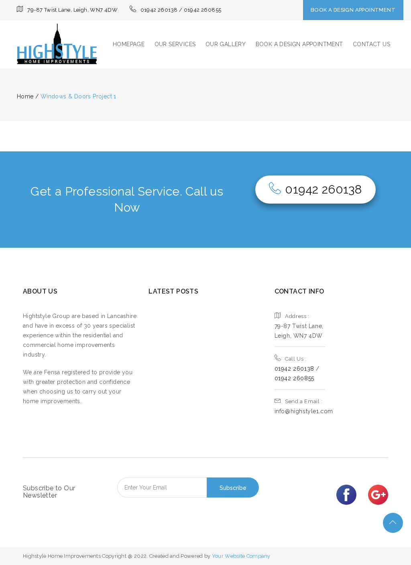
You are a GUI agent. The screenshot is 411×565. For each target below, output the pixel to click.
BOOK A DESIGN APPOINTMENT (353, 10)
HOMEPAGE (128, 44)
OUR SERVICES (175, 44)
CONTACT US (371, 44)
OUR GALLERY (226, 44)
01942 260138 (323, 189)
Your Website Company (241, 556)
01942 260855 (294, 378)
